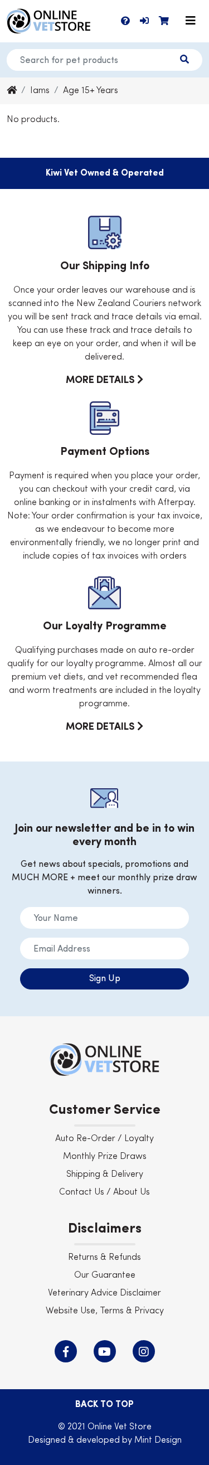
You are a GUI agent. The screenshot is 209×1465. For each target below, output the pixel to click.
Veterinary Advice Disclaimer (104, 1293)
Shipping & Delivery (104, 1174)
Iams (40, 90)
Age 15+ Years (90, 90)
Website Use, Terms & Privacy (105, 1311)
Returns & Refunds (104, 1257)
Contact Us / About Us (104, 1192)
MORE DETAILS (101, 380)
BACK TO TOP (104, 1404)
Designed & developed (75, 1440)
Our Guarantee (104, 1275)
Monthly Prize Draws (105, 1156)
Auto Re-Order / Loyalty (104, 1138)
